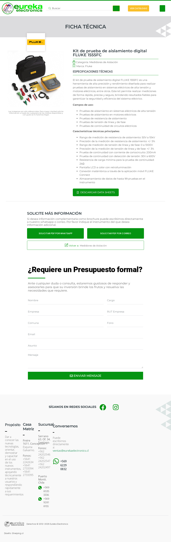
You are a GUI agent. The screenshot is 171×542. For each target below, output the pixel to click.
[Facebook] (102, 407)
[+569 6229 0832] (56, 461)
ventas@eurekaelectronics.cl (71, 450)
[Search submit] (116, 8)
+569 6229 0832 (63, 465)
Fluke (88, 66)
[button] (162, 8)
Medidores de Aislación (103, 62)
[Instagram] (115, 407)
